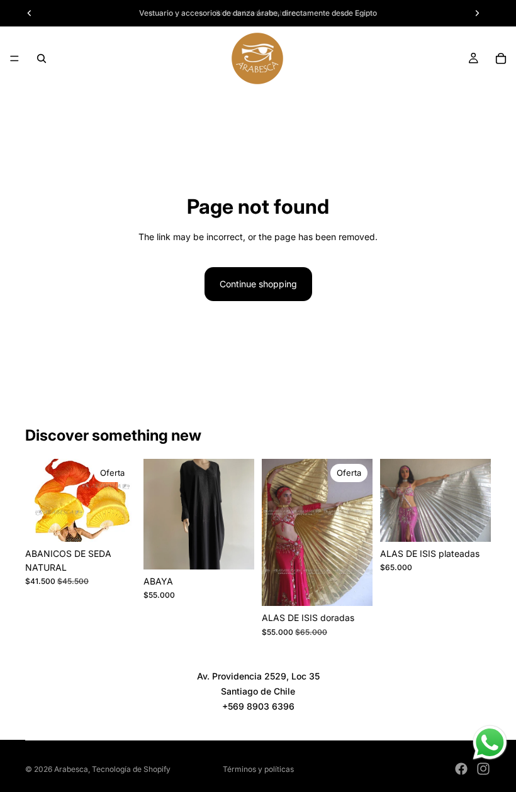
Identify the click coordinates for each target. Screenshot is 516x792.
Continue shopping (258, 283)
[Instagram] (483, 768)
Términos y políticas (258, 769)
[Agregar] (234, 550)
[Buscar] (41, 58)
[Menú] (14, 58)
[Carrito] (501, 58)
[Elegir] (116, 522)
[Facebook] (461, 768)
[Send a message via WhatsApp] (490, 742)
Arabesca (71, 769)
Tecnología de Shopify (131, 769)
